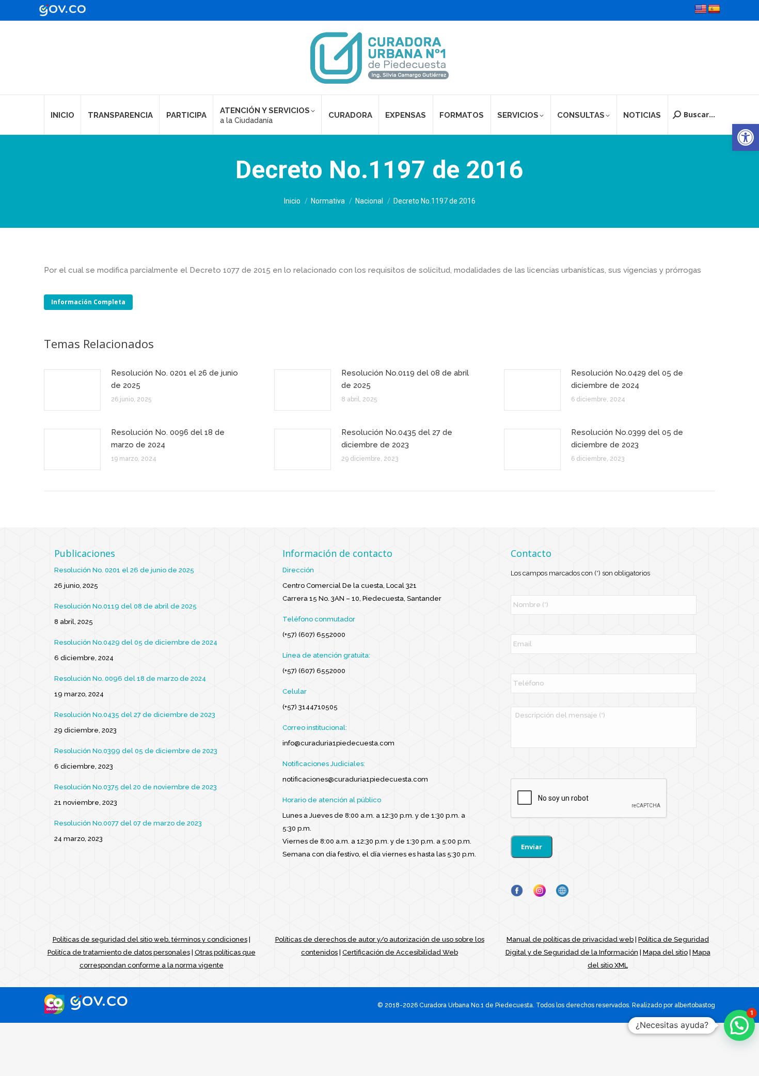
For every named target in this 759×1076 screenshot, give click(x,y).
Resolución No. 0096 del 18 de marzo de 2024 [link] (168, 438)
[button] (739, 1025)
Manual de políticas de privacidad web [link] (570, 939)
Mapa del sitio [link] (665, 952)
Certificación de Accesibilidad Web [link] (400, 952)
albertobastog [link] (694, 1005)
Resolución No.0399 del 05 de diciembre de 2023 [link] (627, 438)
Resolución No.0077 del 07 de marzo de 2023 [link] (128, 823)
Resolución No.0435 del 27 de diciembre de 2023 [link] (396, 438)
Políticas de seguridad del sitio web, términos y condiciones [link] (150, 939)
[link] (745, 137)
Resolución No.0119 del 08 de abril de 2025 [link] (405, 379)
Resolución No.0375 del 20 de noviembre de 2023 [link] (135, 787)
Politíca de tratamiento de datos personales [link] (119, 952)
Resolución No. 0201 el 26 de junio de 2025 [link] (174, 379)
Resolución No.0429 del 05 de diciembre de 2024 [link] (627, 379)
